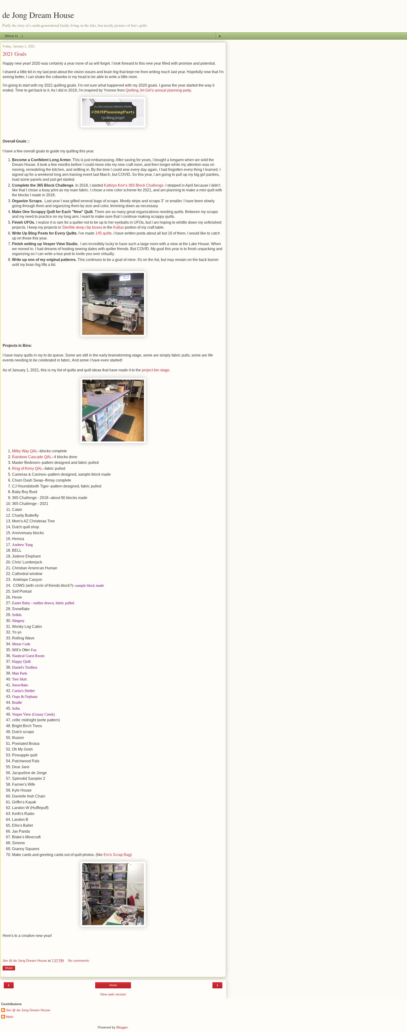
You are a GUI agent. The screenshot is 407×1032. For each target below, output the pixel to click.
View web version (113, 994)
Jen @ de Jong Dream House (28, 1010)
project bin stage (155, 370)
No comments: (79, 960)
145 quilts (103, 233)
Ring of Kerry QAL (27, 468)
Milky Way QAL (24, 451)
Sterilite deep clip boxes (82, 227)
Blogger (122, 1027)
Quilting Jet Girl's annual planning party (158, 90)
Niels (9, 1017)
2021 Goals (15, 53)
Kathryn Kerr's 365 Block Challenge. (134, 185)
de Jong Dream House (38, 14)
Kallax (119, 227)
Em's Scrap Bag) (118, 855)
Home (113, 985)
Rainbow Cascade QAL (32, 457)
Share (9, 968)
